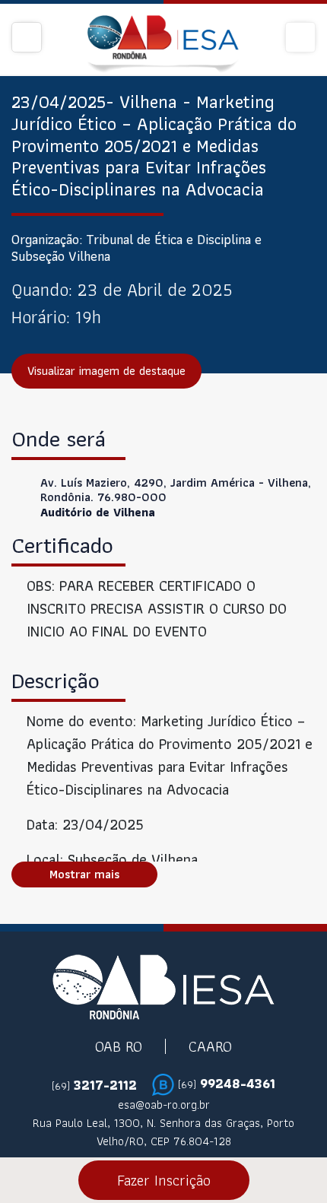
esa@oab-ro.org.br (164, 1105)
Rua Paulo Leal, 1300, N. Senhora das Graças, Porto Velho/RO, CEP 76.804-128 (163, 1132)
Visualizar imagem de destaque (106, 370)
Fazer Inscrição (164, 1180)
